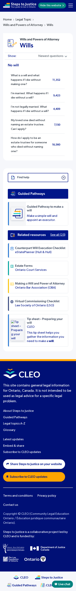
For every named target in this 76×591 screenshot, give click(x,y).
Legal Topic (23, 19)
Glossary (9, 430)
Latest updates (13, 439)
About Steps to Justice (18, 411)
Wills (26, 45)
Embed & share (13, 445)
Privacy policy (46, 495)
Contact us (10, 505)
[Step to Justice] (19, 5)
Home (7, 19)
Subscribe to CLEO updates (22, 452)
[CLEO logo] (21, 373)
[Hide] (63, 5)
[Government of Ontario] (35, 559)
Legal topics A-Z (14, 423)
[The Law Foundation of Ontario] (11, 559)
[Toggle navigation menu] (70, 5)
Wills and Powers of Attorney (23, 25)
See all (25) (57, 235)
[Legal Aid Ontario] (13, 548)
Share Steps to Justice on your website (36, 464)
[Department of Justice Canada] (47, 548)
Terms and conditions (18, 495)
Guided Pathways (15, 417)
